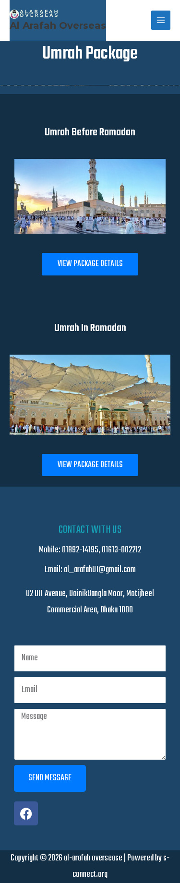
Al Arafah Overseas (58, 25)
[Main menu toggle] (160, 20)
